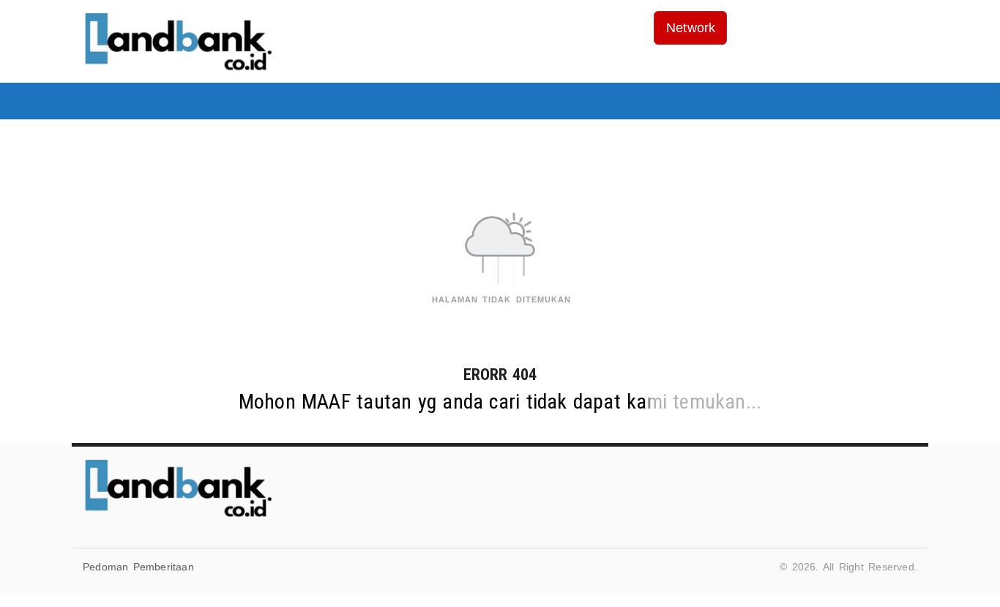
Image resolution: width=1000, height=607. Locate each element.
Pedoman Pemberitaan (138, 567)
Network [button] (690, 28)
